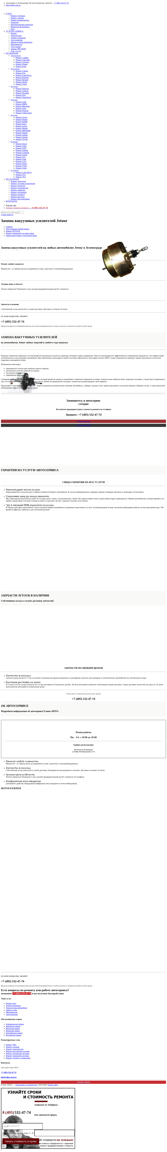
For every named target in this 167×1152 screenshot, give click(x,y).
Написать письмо (83, 425)
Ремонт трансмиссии (14, 1049)
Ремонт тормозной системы (17, 1056)
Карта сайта (53, 1085)
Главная (9, 227)
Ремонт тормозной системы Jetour (20, 233)
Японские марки (13, 1029)
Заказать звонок (83, 421)
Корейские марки (13, 1026)
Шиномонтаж (11, 1012)
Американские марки (15, 1024)
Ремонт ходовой (12, 1047)
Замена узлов (11, 1010)
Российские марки (13, 1035)
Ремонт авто (11, 1003)
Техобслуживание (13, 1006)
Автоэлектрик (12, 1014)
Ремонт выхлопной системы (18, 1051)
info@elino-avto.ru (13, 5)
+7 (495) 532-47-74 (61, 3)
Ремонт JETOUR (13, 231)
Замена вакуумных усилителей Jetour (21, 235)
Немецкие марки (13, 1031)
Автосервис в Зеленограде (26, 1085)
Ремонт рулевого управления (18, 1058)
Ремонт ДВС (11, 1045)
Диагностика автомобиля (16, 1008)
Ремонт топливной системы (17, 1054)
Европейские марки (14, 1033)
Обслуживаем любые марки (17, 229)
